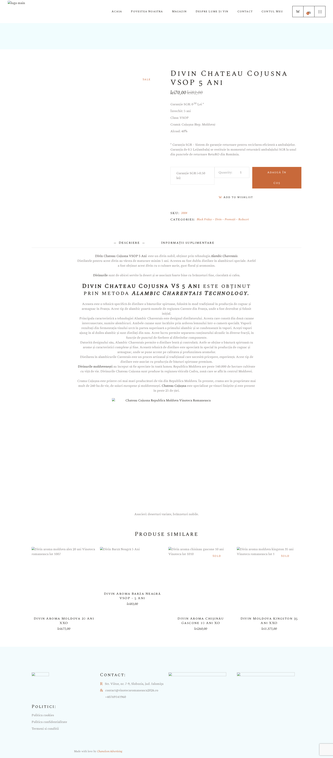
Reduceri (243, 219)
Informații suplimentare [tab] (187, 242)
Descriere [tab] (129, 242)
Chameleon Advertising (109, 751)
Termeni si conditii (45, 728)
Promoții (230, 219)
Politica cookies (43, 715)
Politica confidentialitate (49, 721)
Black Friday (204, 219)
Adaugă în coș (277, 177)
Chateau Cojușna (174, 385)
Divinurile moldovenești (95, 366)
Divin (218, 219)
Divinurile (100, 275)
